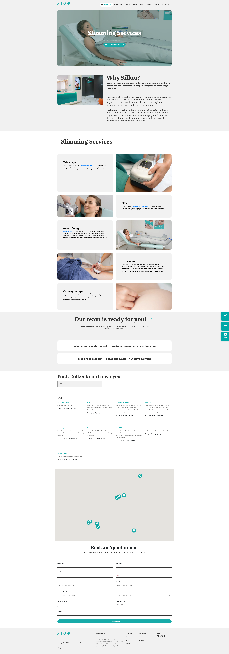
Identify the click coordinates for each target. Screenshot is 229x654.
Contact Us (157, 4)
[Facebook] (155, 636)
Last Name (119, 563)
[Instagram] (158, 636)
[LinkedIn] (165, 636)
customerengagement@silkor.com (134, 346)
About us (127, 4)
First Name (60, 563)
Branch (118, 582)
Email (59, 572)
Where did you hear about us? (66, 592)
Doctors (135, 4)
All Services (129, 633)
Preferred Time (62, 601)
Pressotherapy (67, 231)
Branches (148, 4)
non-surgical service (86, 165)
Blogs (141, 4)
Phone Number (120, 572)
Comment (60, 611)
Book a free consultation (112, 44)
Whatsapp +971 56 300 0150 (90, 346)
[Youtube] (161, 636)
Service (118, 592)
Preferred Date (120, 601)
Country (59, 582)
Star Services (118, 4)
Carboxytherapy (67, 294)
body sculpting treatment (140, 206)
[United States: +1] (118, 576)
